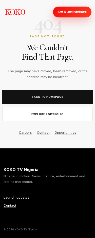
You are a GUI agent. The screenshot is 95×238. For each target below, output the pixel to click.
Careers (25, 132)
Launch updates (16, 197)
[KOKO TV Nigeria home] (15, 12)
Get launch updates (72, 11)
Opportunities (65, 132)
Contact (43, 132)
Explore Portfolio (47, 114)
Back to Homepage (47, 96)
